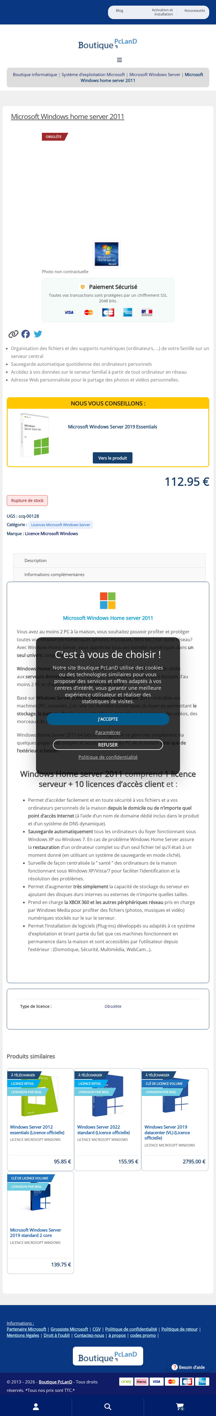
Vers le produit (112, 458)
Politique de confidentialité (131, 1329)
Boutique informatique (35, 74)
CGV (97, 1329)
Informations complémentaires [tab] (54, 574)
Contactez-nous (89, 1335)
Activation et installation (162, 12)
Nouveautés (194, 10)
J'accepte (108, 719)
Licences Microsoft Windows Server (60, 524)
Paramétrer (108, 732)
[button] (14, 333)
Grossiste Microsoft (69, 1329)
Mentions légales (23, 1335)
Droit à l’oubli (57, 1335)
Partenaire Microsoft (26, 1329)
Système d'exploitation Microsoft (93, 74)
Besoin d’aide (192, 1367)
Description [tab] (35, 560)
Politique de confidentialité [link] (108, 757)
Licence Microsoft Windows (51, 533)
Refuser (108, 745)
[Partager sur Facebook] (27, 333)
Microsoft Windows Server (154, 74)
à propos (117, 1335)
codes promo (143, 1335)
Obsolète (113, 1006)
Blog (119, 10)
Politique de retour (179, 1329)
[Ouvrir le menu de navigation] (119, 60)
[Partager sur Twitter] (39, 333)
